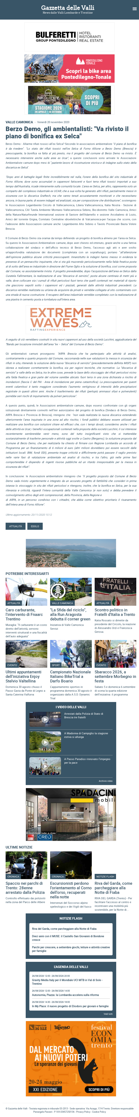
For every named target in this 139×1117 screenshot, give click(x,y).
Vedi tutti (108, 1013)
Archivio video (106, 780)
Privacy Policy (83, 1111)
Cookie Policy (99, 1111)
